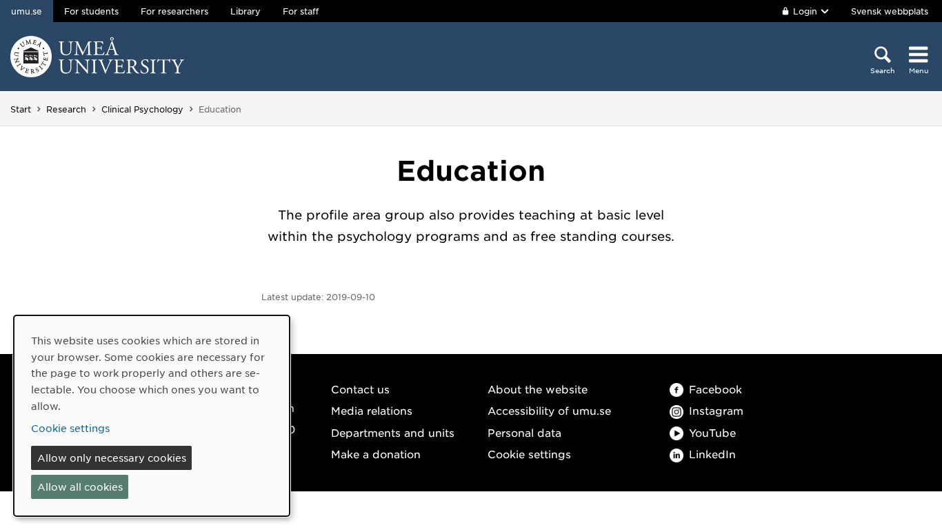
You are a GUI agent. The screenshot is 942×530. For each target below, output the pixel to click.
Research (66, 109)
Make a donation (376, 453)
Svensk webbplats (889, 11)
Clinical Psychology (142, 109)
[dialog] (152, 415)
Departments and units (392, 432)
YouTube (712, 432)
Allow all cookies (80, 486)
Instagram (716, 410)
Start (20, 109)
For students (91, 11)
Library (245, 11)
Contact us (360, 388)
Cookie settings (529, 453)
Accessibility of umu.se (549, 410)
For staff (301, 11)
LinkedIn (712, 453)
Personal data (524, 432)
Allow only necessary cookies (111, 457)
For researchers (174, 11)
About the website (538, 388)
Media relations (371, 410)
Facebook (715, 388)
